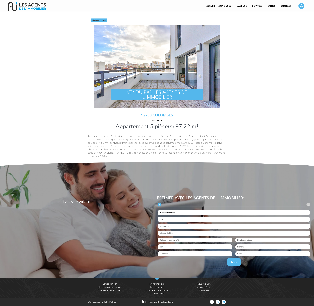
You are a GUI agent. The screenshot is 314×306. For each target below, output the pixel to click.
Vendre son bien (110, 283)
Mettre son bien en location (110, 287)
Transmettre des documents (110, 290)
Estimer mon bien (156, 283)
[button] (99, 20)
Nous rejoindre (204, 283)
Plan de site (204, 290)
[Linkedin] (224, 302)
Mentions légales (204, 287)
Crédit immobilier (157, 293)
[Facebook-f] (212, 302)
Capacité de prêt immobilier (157, 290)
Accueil (210, 6)
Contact (286, 6)
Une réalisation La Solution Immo (159, 302)
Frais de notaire (157, 287)
